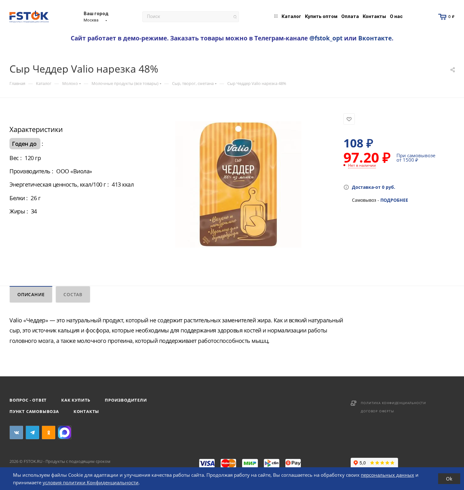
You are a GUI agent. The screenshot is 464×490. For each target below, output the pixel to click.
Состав (72, 294)
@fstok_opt (325, 38)
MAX (64, 432)
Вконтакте (375, 38)
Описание (31, 294)
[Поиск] (235, 17)
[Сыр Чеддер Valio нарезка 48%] (238, 184)
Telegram (32, 432)
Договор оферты (377, 411)
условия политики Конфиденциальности (91, 482)
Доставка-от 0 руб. (373, 187)
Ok (449, 478)
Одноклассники (48, 432)
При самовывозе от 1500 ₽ (415, 157)
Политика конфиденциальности (393, 403)
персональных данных (387, 475)
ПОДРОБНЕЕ (394, 200)
